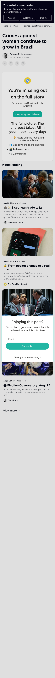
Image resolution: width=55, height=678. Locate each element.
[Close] (49, 320)
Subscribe (27, 346)
